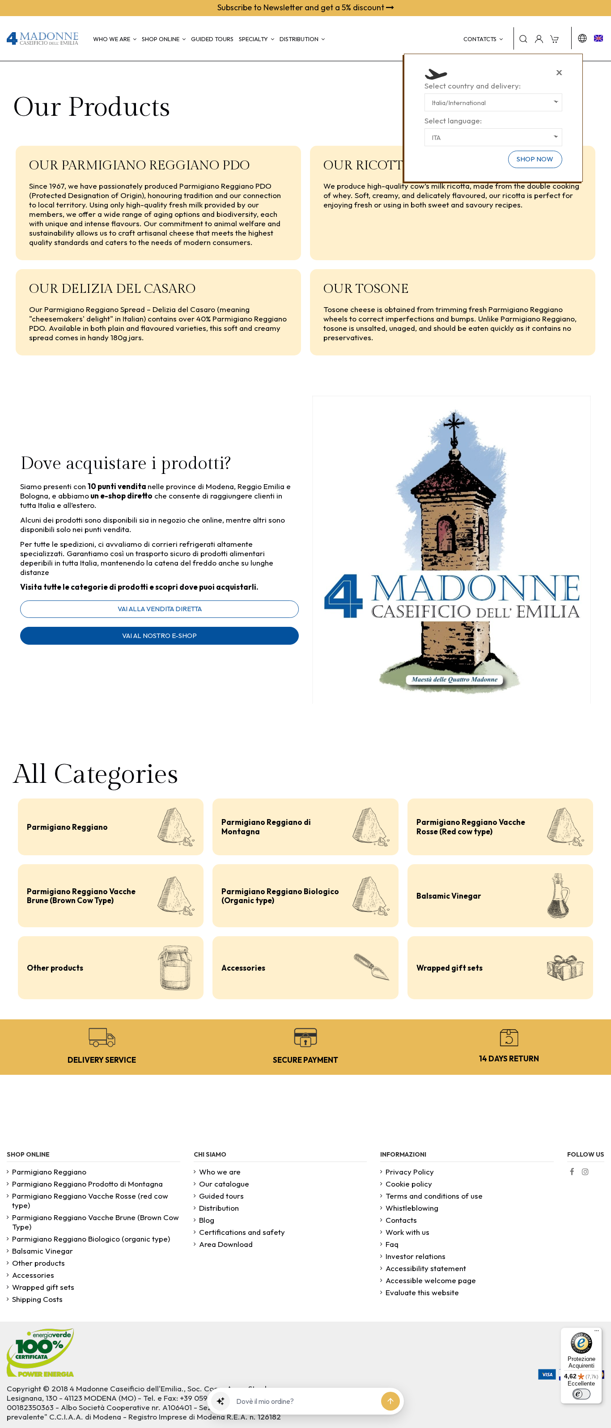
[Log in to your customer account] (539, 38)
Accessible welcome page (431, 1280)
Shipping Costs (37, 1299)
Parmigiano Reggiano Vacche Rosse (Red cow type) (470, 826)
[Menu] (596, 1332)
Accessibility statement (426, 1268)
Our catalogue (224, 1183)
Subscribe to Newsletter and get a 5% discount (301, 7)
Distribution (219, 1208)
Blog (206, 1220)
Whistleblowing (412, 1208)
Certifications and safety (242, 1232)
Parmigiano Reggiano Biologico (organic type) (91, 1238)
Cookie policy (409, 1183)
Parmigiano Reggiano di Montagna (266, 826)
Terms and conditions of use (434, 1195)
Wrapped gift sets (449, 967)
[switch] (581, 1394)
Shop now (535, 159)
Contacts (401, 1220)
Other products (55, 967)
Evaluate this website (422, 1292)
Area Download (226, 1244)
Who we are (220, 1171)
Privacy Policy (410, 1171)
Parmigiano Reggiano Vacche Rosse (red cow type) (90, 1200)
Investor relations (416, 1256)
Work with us (407, 1232)
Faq (392, 1244)
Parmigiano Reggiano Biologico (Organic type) (280, 896)
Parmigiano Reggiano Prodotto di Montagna (87, 1183)
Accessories (243, 967)
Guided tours (221, 1195)
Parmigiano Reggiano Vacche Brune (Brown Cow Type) (81, 896)
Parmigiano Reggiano (67, 827)
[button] (220, 1401)
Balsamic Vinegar (448, 895)
